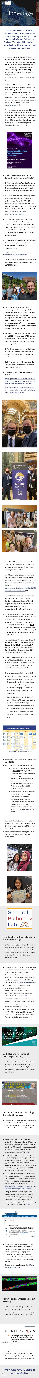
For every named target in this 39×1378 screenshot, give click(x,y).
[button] (2, 3)
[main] (19, 12)
